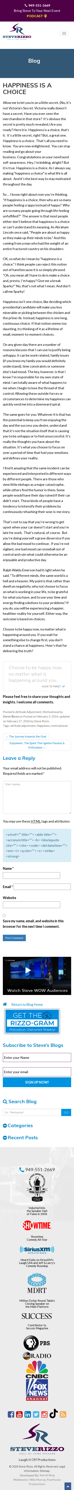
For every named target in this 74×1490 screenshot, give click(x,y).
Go (66, 1112)
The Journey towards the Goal (26, 736)
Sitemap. (45, 1470)
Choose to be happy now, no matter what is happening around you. (35, 674)
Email (8, 887)
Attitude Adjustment (28, 712)
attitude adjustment (23, 725)
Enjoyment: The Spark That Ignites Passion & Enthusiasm (37, 745)
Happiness (43, 725)
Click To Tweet (51, 686)
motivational (59, 725)
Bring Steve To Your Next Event (37, 11)
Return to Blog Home (27, 1004)
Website (9, 898)
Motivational (51, 712)
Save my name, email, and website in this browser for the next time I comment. (33, 923)
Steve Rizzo (41, 721)
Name (8, 868)
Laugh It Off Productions (37, 1460)
